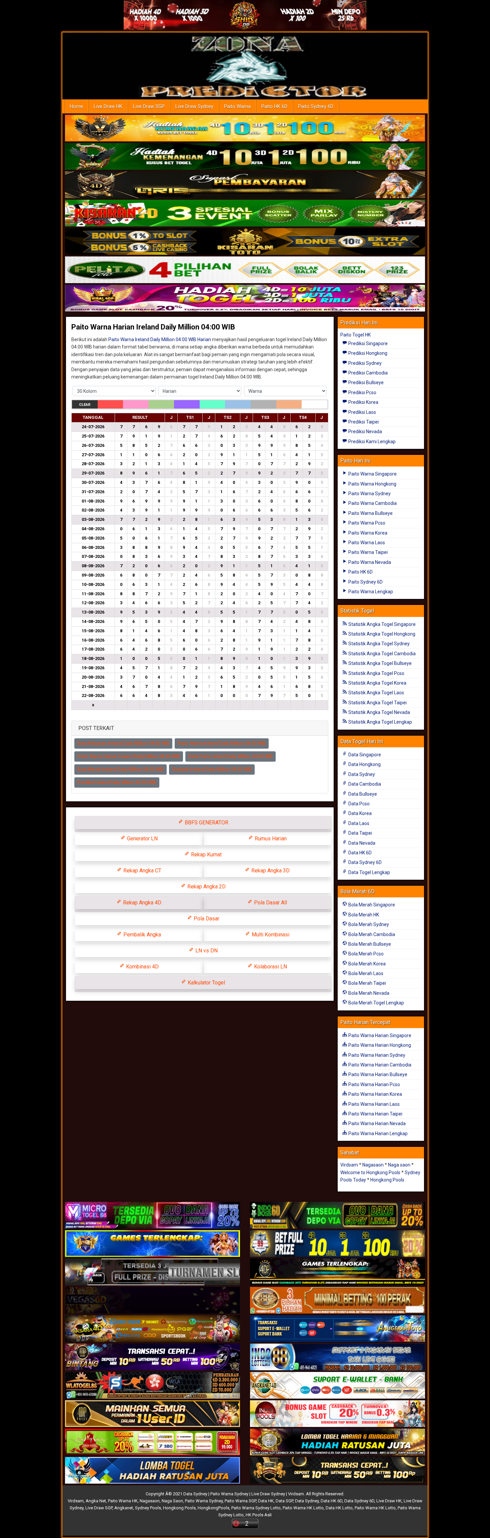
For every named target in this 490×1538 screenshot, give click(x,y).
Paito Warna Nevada (369, 562)
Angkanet (123, 1507)
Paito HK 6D (274, 106)
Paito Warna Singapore (372, 474)
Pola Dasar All (270, 902)
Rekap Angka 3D (270, 870)
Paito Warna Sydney (369, 493)
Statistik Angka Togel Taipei (377, 702)
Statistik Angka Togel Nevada (378, 712)
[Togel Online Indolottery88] (337, 1357)
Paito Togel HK (355, 334)
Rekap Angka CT (141, 870)
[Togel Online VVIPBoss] (245, 128)
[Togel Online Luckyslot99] (337, 1244)
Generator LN (142, 838)
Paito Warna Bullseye (370, 513)
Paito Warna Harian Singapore (379, 1035)
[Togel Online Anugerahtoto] (337, 1329)
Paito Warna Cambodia (372, 503)
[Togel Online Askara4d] (152, 1329)
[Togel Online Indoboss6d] (337, 1216)
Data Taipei (359, 833)
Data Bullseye (362, 794)
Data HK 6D (359, 852)
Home (76, 106)
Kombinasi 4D (142, 966)
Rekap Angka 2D (206, 886)
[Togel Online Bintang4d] (152, 1357)
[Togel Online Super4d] (245, 185)
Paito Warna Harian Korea (374, 1094)
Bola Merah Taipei (366, 983)
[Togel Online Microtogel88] (152, 1216)
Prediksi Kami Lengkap (371, 441)
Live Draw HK (108, 106)
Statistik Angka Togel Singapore (381, 624)
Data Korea (359, 813)
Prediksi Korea (362, 402)
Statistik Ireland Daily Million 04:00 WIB (212, 769)
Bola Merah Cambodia (371, 934)
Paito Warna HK (123, 1500)
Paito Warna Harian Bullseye (377, 1074)
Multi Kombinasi (269, 934)
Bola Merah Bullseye (369, 944)
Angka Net (96, 1500)
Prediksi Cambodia (367, 372)
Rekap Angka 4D (141, 902)
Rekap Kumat (206, 854)
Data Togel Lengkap (368, 872)
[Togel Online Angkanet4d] (337, 1386)
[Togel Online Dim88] (245, 156)
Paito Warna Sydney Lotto (256, 1507)
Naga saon (399, 1165)
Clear (84, 405)
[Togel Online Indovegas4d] (337, 1471)
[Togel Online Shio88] (337, 1442)
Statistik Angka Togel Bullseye (379, 663)
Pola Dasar (205, 918)
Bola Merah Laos (365, 973)
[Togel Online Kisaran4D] (245, 213)
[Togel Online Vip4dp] (337, 1272)
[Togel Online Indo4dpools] (152, 1471)
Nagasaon (373, 1165)
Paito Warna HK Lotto (303, 1507)
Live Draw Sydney (194, 106)
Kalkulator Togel (205, 982)
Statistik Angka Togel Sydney (378, 643)
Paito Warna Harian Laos (373, 1104)
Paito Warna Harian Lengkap (377, 1133)
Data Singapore (364, 754)
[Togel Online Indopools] (337, 1414)
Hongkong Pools (387, 1180)
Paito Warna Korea (367, 533)
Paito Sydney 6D (315, 106)
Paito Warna (237, 106)
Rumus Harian (270, 838)
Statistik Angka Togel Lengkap (379, 722)
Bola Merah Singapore (371, 904)
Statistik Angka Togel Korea (376, 683)
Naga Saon (172, 1500)
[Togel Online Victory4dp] (152, 1244)
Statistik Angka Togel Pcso (375, 673)
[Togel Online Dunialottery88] (337, 1301)
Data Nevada (361, 843)
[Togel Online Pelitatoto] (245, 270)
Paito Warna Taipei (367, 552)
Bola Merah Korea (366, 963)
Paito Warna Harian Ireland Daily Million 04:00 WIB (153, 327)
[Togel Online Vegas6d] (152, 1301)
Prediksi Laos (361, 412)
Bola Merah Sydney (368, 924)
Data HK (266, 1500)
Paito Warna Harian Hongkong (379, 1045)
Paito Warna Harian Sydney (376, 1055)
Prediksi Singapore (367, 343)
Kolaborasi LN (270, 966)
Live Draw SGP (149, 106)
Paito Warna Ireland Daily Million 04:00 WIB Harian (159, 339)
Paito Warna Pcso (366, 523)
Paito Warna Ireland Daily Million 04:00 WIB (222, 743)
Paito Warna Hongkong (371, 484)
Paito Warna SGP (240, 1500)
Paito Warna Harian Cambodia (379, 1064)
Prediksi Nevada (364, 431)
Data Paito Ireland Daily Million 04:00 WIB (230, 756)
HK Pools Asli (259, 1514)
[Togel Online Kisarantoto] (245, 241)
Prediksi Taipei (363, 422)
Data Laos (358, 823)
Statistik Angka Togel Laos (375, 692)
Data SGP (284, 1500)
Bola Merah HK (363, 914)
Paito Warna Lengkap (370, 591)
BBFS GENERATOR (205, 822)
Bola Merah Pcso (365, 953)
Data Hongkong (364, 764)
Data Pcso (358, 803)
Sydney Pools (148, 1507)
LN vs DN (206, 950)
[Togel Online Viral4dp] (245, 298)
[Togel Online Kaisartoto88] (152, 1442)
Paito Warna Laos (366, 542)
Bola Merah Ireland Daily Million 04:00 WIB (120, 769)
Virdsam (349, 1165)
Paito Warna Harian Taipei (374, 1113)
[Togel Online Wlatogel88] (152, 1386)
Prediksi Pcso (361, 392)
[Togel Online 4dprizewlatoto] (152, 1414)
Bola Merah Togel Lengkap (375, 1002)
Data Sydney (361, 774)
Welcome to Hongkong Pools (370, 1172)
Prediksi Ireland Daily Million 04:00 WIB (116, 782)
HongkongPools (213, 1507)
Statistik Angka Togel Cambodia (381, 653)
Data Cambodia (364, 784)
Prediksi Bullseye (365, 382)
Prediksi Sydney (364, 363)
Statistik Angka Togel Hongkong (381, 634)
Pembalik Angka (141, 934)
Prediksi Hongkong (367, 353)
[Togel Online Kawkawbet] (152, 1272)
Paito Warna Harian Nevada (376, 1123)
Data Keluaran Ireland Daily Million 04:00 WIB (123, 743)
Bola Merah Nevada (368, 993)
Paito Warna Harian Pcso (373, 1084)
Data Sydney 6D (364, 862)
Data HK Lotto (339, 1507)
